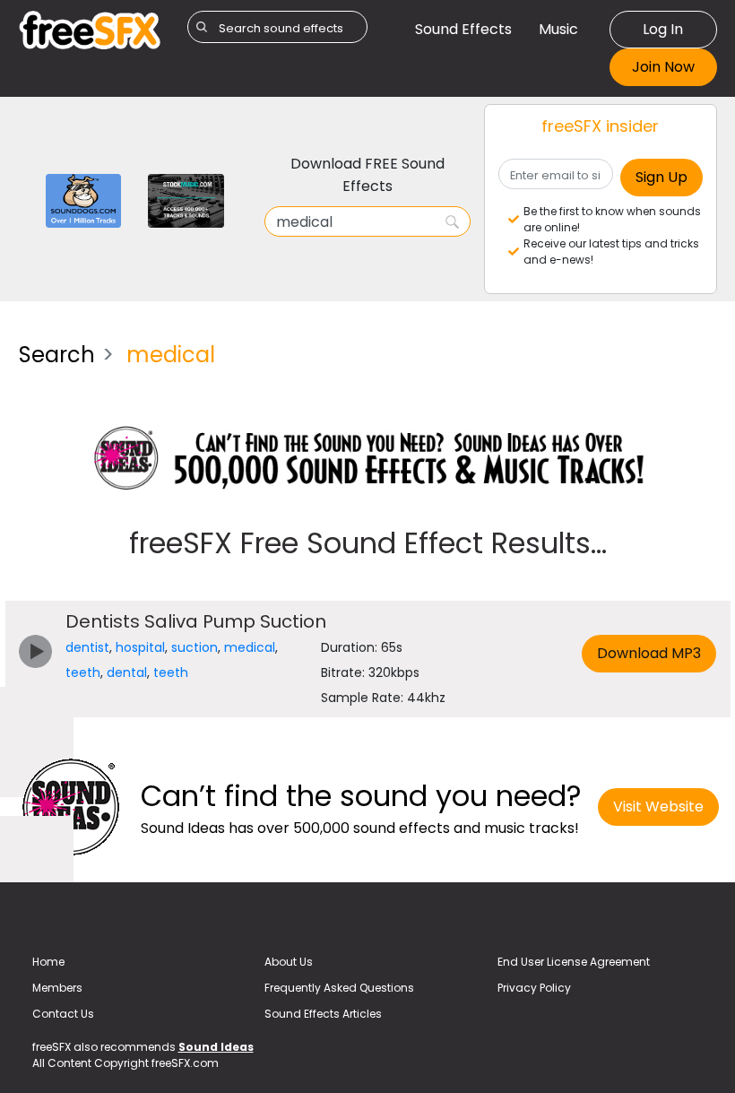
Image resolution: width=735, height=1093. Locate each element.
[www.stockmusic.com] (186, 199)
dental (127, 672)
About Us (288, 961)
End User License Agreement (573, 961)
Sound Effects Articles (323, 1013)
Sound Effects (463, 29)
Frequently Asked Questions (339, 987)
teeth (82, 672)
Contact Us (63, 1013)
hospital (140, 647)
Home (48, 961)
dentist (87, 647)
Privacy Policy (534, 987)
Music (558, 29)
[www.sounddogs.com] (84, 199)
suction (194, 647)
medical (249, 647)
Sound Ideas (216, 1046)
